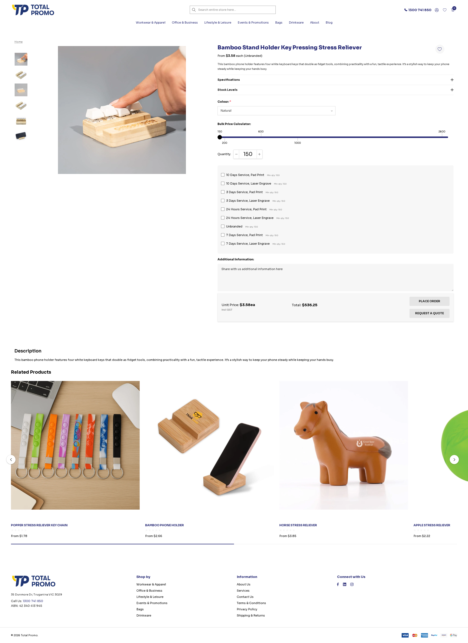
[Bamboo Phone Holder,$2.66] (209, 445)
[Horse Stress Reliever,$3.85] (343, 445)
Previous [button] (11, 459)
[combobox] (233, 10)
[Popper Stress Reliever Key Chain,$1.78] (75, 445)
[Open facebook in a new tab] (337, 585)
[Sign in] (436, 10)
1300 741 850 (33, 601)
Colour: (224, 102)
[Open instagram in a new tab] (352, 585)
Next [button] (454, 459)
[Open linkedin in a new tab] (344, 585)
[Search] (194, 10)
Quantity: (224, 154)
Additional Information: (236, 259)
